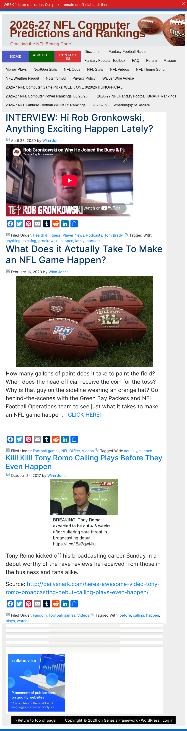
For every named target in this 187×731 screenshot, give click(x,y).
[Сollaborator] (36, 682)
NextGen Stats (45, 69)
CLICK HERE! (84, 414)
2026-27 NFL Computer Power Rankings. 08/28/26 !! (48, 96)
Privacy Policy (84, 78)
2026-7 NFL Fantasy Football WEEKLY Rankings (46, 105)
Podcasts (94, 235)
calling (138, 615)
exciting (29, 240)
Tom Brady (113, 235)
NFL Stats (95, 69)
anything (13, 240)
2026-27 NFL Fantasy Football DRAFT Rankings (136, 96)
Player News (73, 235)
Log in (168, 720)
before (125, 615)
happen (66, 240)
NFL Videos (119, 69)
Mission (170, 60)
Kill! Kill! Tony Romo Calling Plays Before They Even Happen (84, 462)
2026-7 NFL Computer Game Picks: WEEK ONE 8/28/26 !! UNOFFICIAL (64, 87)
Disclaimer (93, 52)
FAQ (135, 60)
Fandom (40, 615)
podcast (93, 240)
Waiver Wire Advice (118, 78)
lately (79, 240)
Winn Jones (52, 140)
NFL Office (70, 450)
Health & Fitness (47, 235)
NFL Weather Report (22, 78)
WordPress (150, 720)
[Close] (183, 3)
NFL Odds (72, 69)
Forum (151, 60)
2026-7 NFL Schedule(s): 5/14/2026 (121, 105)
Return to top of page (36, 720)
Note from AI (56, 78)
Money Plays (16, 69)
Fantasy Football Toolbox (104, 60)
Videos (88, 450)
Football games (46, 450)
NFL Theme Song (150, 69)
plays (10, 620)
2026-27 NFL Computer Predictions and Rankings (77, 29)
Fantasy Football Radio (127, 52)
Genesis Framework (121, 720)
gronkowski (48, 240)
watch (22, 620)
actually (130, 450)
